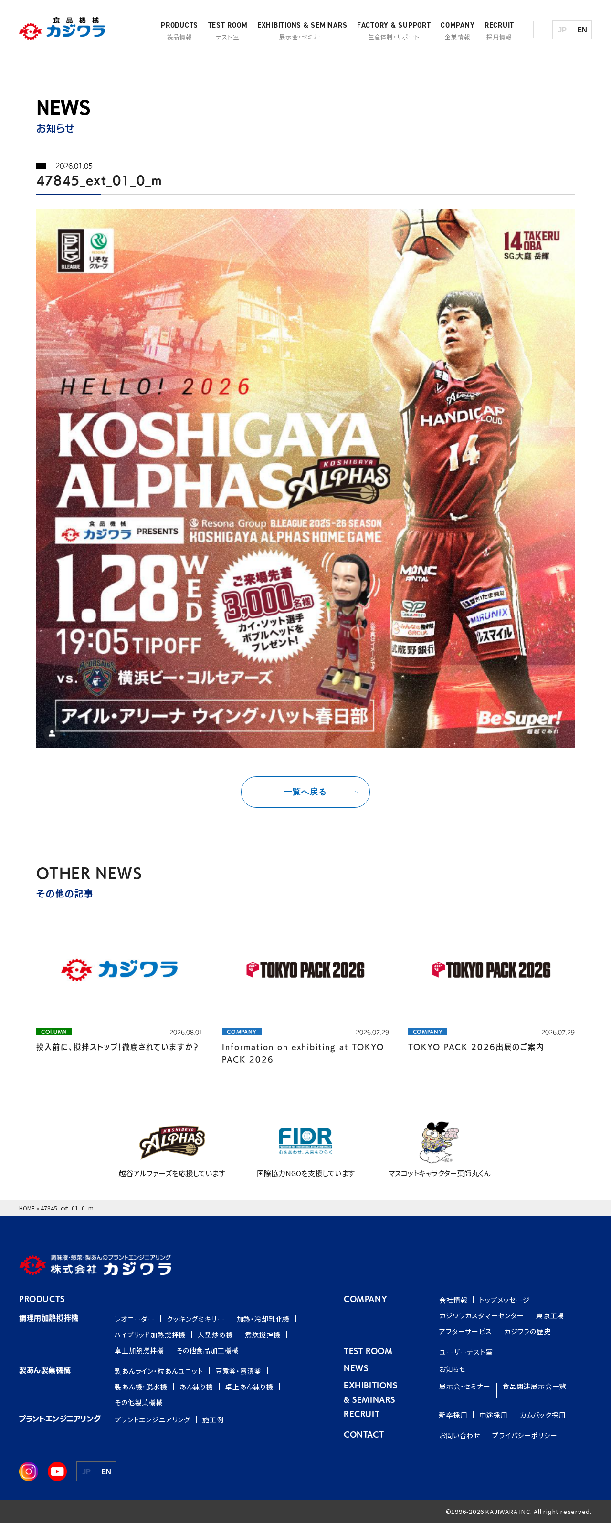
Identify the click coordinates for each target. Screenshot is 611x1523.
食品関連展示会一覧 (535, 1386)
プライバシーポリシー (524, 1435)
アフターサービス (465, 1331)
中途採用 (493, 1414)
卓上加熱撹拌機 (139, 1350)
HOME (27, 1208)
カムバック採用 (543, 1414)
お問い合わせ (459, 1435)
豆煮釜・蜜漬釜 (238, 1370)
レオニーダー (135, 1318)
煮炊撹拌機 (262, 1334)
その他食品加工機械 (207, 1350)
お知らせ (452, 1369)
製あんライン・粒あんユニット (159, 1370)
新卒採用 (453, 1414)
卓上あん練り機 (249, 1386)
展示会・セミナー (465, 1386)
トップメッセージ (504, 1299)
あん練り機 (196, 1386)
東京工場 (550, 1315)
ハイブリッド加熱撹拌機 (150, 1334)
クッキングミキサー (196, 1318)
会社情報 (453, 1299)
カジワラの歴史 (527, 1331)
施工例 (213, 1419)
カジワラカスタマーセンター (481, 1315)
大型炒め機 (215, 1334)
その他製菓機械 (139, 1402)
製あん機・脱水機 (141, 1386)
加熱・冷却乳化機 (263, 1318)
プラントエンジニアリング (152, 1419)
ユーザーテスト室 (466, 1351)
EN (582, 30)
